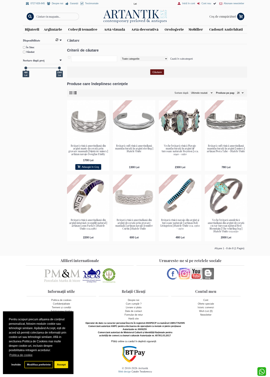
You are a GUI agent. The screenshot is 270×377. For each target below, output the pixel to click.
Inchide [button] (16, 364)
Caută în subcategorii (181, 58)
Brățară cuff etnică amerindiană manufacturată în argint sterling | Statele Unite (134, 148)
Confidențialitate (61, 303)
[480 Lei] (25, 68)
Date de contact (133, 311)
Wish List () (206, 311)
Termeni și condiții (61, 307)
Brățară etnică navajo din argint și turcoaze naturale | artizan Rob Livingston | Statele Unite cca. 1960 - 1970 (180, 224)
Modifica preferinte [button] (39, 364)
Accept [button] (61, 364)
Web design (124, 371)
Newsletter (205, 314)
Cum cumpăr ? (133, 303)
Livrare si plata (133, 307)
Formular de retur (134, 314)
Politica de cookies (61, 300)
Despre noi (133, 300)
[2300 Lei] (59, 68)
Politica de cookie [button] (21, 355)
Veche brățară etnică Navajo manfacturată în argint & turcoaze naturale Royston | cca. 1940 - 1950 (180, 150)
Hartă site (133, 318)
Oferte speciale (206, 303)
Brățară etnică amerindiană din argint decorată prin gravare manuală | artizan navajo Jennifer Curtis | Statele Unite (134, 224)
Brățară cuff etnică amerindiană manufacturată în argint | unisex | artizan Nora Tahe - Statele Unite (226, 148)
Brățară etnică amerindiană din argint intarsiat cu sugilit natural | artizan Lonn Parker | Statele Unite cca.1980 (88, 224)
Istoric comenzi (206, 307)
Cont (205, 300)
